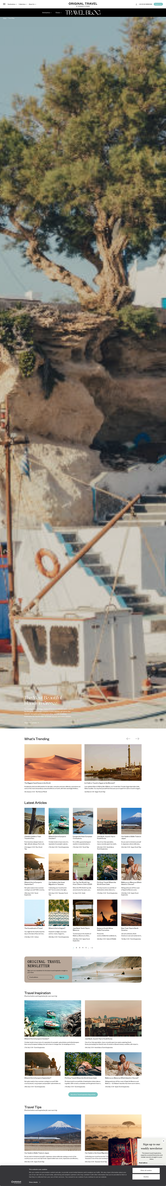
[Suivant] (137, 738)
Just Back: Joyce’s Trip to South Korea (106, 837)
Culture (36, 937)
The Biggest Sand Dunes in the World (37, 783)
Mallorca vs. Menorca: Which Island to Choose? (131, 883)
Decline (146, 1176)
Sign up (61, 977)
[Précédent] (128, 738)
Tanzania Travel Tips (101, 1162)
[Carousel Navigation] (133, 738)
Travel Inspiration (63, 847)
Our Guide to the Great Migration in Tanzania (57, 883)
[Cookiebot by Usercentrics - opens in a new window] (16, 1182)
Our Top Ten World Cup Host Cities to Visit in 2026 (82, 883)
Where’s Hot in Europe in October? (57, 837)
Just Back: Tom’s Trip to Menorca (81, 929)
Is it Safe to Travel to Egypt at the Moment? (99, 783)
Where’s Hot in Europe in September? (33, 883)
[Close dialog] (163, 1141)
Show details (33, 1182)
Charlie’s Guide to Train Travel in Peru (32, 837)
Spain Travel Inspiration (122, 1087)
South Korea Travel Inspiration (105, 848)
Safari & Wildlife (111, 939)
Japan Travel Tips (136, 847)
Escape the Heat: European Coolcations (82, 837)
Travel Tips (86, 847)
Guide (83, 893)
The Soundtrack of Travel (33, 928)
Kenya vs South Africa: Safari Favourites (105, 929)
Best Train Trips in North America (129, 929)
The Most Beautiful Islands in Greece (43, 700)
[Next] (92, 947)
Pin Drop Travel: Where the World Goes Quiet (106, 883)
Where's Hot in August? (57, 928)
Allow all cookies (146, 1170)
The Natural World (41, 792)
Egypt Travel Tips (100, 792)
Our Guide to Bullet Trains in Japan (131, 837)
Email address (33, 977)
